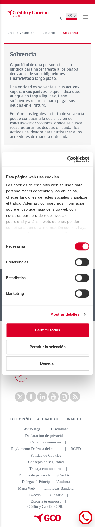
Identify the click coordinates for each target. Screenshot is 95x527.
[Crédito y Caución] (27, 14)
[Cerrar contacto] (71, 523)
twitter (20, 397)
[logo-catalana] (47, 520)
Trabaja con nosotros (45, 468)
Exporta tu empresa (46, 501)
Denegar (47, 363)
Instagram (64, 397)
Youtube (53, 396)
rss (75, 396)
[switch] (82, 262)
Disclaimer (59, 429)
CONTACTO (72, 419)
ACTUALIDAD (47, 419)
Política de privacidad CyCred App (45, 475)
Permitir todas (47, 330)
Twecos (35, 495)
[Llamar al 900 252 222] (61, 18)
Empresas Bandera (59, 488)
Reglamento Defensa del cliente (36, 449)
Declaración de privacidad (46, 436)
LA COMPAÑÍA (21, 419)
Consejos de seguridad (46, 462)
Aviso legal (33, 429)
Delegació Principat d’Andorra (46, 482)
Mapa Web (26, 488)
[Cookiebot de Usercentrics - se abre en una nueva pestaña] (67, 159)
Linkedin (42, 396)
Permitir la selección (48, 347)
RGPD (76, 449)
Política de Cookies (46, 455)
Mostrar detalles (65, 314)
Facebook (31, 396)
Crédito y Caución (21, 33)
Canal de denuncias (45, 442)
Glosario (49, 33)
